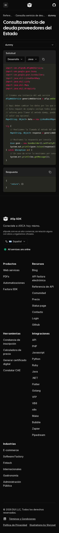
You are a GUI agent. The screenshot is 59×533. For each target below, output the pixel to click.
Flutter (36, 384)
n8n (34, 409)
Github (36, 324)
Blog (35, 270)
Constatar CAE (12, 370)
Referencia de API (8, 15)
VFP (34, 396)
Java (35, 371)
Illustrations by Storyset (43, 525)
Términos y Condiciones (22, 518)
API (34, 339)
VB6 (34, 403)
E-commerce (11, 450)
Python (36, 358)
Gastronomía (10, 475)
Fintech (7, 462)
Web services (11, 270)
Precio (36, 299)
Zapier (36, 428)
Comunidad (39, 293)
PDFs (6, 276)
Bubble (36, 422)
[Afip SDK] (29, 5)
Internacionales (12, 469)
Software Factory (13, 456)
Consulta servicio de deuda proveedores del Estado (30, 15)
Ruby (35, 365)
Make (35, 415)
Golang (36, 390)
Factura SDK (10, 289)
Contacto (37, 312)
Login (35, 318)
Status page (39, 305)
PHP (34, 346)
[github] (54, 5)
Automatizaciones (14, 282)
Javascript (38, 352)
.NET (35, 377)
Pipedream (38, 435)
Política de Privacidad (15, 525)
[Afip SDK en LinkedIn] (4, 518)
